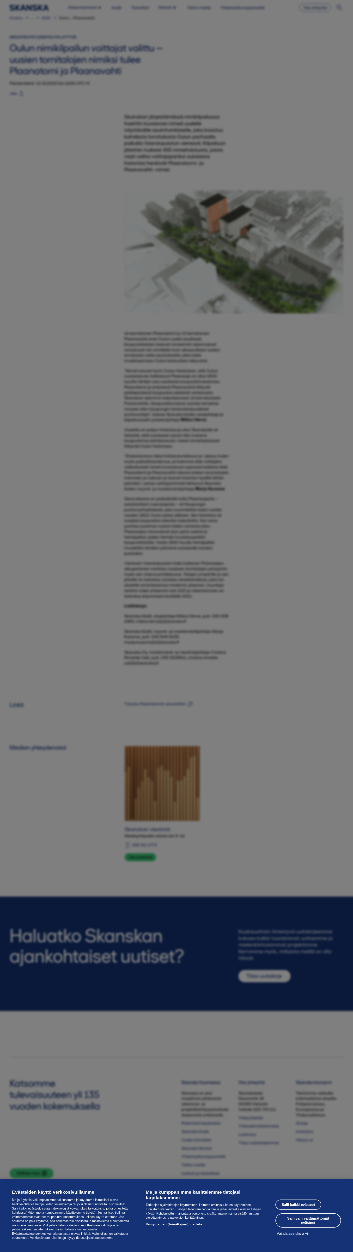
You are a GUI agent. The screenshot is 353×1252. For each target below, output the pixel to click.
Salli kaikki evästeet (298, 1204)
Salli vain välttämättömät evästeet (308, 1220)
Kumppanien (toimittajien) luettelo (174, 1224)
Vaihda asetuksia (290, 1233)
